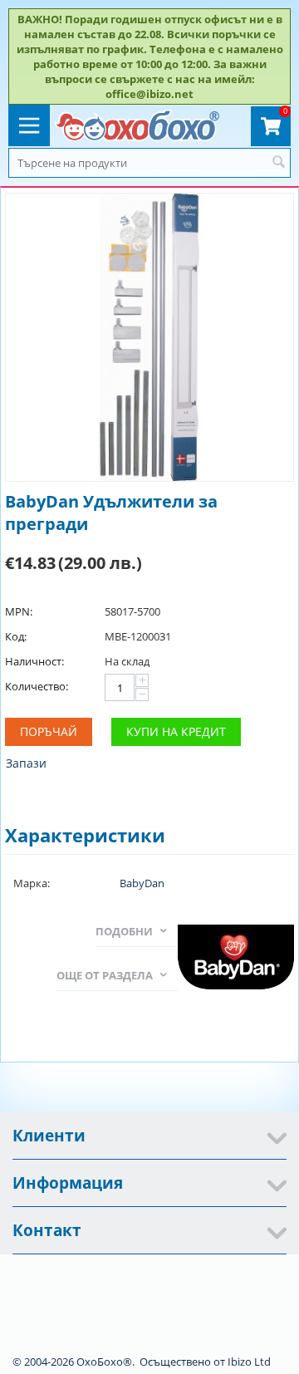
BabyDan (142, 883)
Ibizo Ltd (249, 1361)
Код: (16, 636)
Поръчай (48, 731)
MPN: (18, 611)
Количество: (36, 686)
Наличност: (34, 661)
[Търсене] (278, 163)
